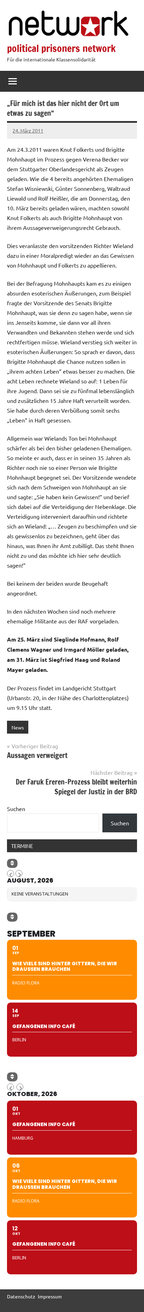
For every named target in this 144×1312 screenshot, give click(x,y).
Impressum (50, 1296)
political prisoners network (61, 48)
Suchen (16, 808)
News (18, 727)
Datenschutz (21, 1296)
